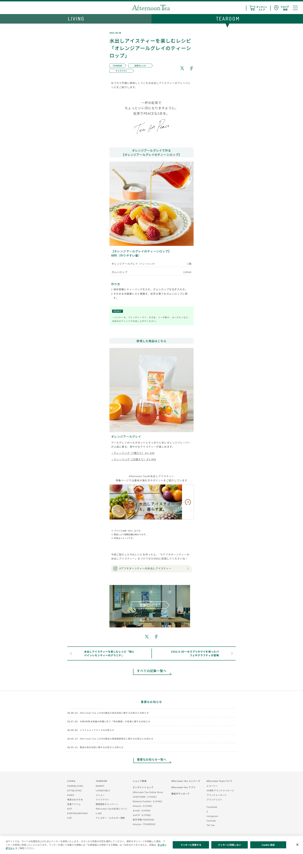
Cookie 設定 (268, 844)
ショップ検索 (140, 780)
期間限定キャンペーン (107, 804)
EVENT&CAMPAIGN (77, 813)
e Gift (99, 813)
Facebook (212, 806)
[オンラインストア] (258, 8)
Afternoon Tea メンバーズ (185, 780)
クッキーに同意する (191, 844)
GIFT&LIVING (74, 790)
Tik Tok (211, 825)
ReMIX (70, 794)
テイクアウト (102, 799)
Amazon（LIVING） (143, 805)
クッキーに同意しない (229, 844)
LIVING (71, 780)
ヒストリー (212, 785)
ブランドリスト (214, 799)
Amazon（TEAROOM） (145, 824)
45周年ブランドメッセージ (220, 790)
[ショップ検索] (281, 8)
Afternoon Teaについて (219, 780)
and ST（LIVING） (142, 814)
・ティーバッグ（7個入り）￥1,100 (132, 453)
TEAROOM (101, 780)
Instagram (212, 815)
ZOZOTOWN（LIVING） (145, 796)
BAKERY (100, 785)
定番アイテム (74, 804)
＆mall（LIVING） (142, 810)
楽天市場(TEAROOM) (143, 819)
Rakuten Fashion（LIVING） (148, 801)
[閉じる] (297, 845)
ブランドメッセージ (217, 794)
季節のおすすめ (75, 799)
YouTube (211, 820)
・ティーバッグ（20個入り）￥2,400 (133, 459)
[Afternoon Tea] (151, 7)
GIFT (69, 808)
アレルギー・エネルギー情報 (110, 817)
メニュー (100, 794)
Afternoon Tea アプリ (183, 787)
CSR (69, 817)
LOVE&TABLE (103, 790)
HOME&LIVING (75, 785)
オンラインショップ (143, 787)
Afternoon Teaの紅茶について (111, 808)
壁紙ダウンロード (180, 793)
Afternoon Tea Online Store (148, 792)
